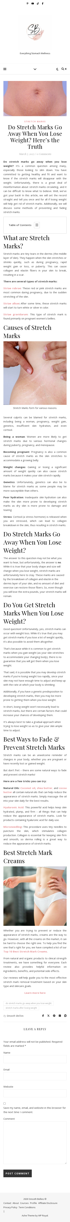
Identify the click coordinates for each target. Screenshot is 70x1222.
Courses (24, 1203)
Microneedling (12, 826)
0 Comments (44, 154)
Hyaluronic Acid (13, 807)
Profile (33, 1203)
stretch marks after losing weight (21, 1007)
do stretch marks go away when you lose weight (28, 1003)
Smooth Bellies (15, 1015)
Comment (9, 1118)
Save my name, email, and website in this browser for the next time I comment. (34, 1110)
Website (8, 1086)
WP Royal (43, 1215)
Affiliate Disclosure (47, 1203)
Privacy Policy (10, 1207)
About (16, 1203)
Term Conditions (27, 1207)
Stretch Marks (35, 121)
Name (6, 1052)
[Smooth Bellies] (35, 32)
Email (6, 1069)
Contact (7, 1203)
